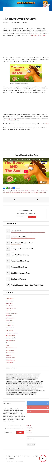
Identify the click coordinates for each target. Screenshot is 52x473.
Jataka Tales (8, 355)
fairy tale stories (30, 383)
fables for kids (9, 383)
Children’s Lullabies (10, 318)
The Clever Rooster (14, 120)
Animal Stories (9, 305)
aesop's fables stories (10, 374)
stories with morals (19, 394)
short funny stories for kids (28, 192)
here (47, 124)
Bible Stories (9, 315)
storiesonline (43, 192)
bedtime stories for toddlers (32, 377)
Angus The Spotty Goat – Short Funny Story (27, 285)
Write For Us (29, 430)
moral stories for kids (10, 390)
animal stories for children (17, 375)
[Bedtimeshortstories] (26, 3)
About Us (29, 425)
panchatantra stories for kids (39, 390)
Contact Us (29, 433)
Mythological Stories (10, 335)
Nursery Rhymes (9, 362)
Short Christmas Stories (11, 347)
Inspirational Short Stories (12, 333)
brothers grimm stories (31, 379)
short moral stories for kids (32, 392)
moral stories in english (19, 390)
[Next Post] (37, 199)
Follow (29, 411)
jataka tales (8, 388)
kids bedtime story (34, 388)
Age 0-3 (12, 234)
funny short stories (12, 190)
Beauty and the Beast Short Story (23, 249)
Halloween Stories (10, 328)
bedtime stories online (10, 379)
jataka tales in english (16, 388)
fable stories (15, 383)
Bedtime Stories (9, 310)
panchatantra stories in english (11, 392)
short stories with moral (10, 394)
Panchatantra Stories (11, 338)
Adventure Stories (10, 300)
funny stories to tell (9, 387)
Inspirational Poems (10, 357)
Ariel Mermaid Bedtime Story (22, 243)
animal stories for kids (28, 375)
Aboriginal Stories (10, 298)
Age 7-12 (13, 228)
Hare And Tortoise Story (20, 255)
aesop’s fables (27, 374)
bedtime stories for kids (21, 377)
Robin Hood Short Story (20, 261)
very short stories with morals (30, 394)
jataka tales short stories (25, 388)
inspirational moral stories (27, 387)
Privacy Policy (30, 428)
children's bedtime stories (11, 381)
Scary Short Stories (10, 340)
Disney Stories (9, 320)
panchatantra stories (29, 390)
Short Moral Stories (10, 352)
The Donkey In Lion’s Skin (38, 35)
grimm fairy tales (18, 387)
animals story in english (35, 374)
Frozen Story (16, 231)
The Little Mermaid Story (20, 273)
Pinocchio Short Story (19, 237)
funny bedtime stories (38, 383)
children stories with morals (22, 381)
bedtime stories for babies (11, 377)
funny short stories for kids (21, 190)
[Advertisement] (26, 47)
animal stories (8, 375)
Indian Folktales (9, 330)
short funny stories (18, 192)
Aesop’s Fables (9, 303)
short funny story (37, 192)
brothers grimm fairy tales (20, 379)
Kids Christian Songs (10, 360)
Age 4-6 (25, 22)
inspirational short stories (38, 387)
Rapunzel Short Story (19, 267)
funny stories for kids (38, 190)
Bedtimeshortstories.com (22, 457)
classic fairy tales (31, 381)
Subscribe (30, 407)
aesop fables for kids (19, 374)
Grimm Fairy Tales (10, 325)
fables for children (39, 381)
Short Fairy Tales (10, 350)
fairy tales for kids (22, 383)
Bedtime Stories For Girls (11, 313)
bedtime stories (36, 375)
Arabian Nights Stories (11, 308)
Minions (7, 342)
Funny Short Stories (10, 323)
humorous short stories (10, 192)
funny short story (30, 190)
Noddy (7, 345)
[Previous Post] (14, 199)
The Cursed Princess (18, 279)
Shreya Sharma (16, 22)
